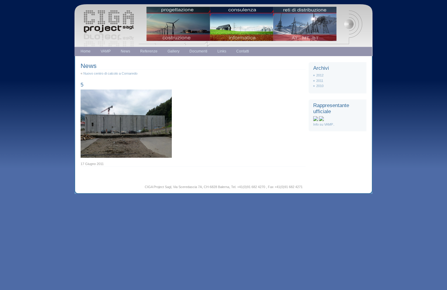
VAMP (106, 51)
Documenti (198, 51)
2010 (320, 86)
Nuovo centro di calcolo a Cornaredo (110, 73)
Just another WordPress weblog (223, 20)
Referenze (149, 51)
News (125, 51)
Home (86, 51)
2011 (319, 81)
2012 (320, 75)
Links (221, 51)
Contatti (242, 51)
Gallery (173, 51)
